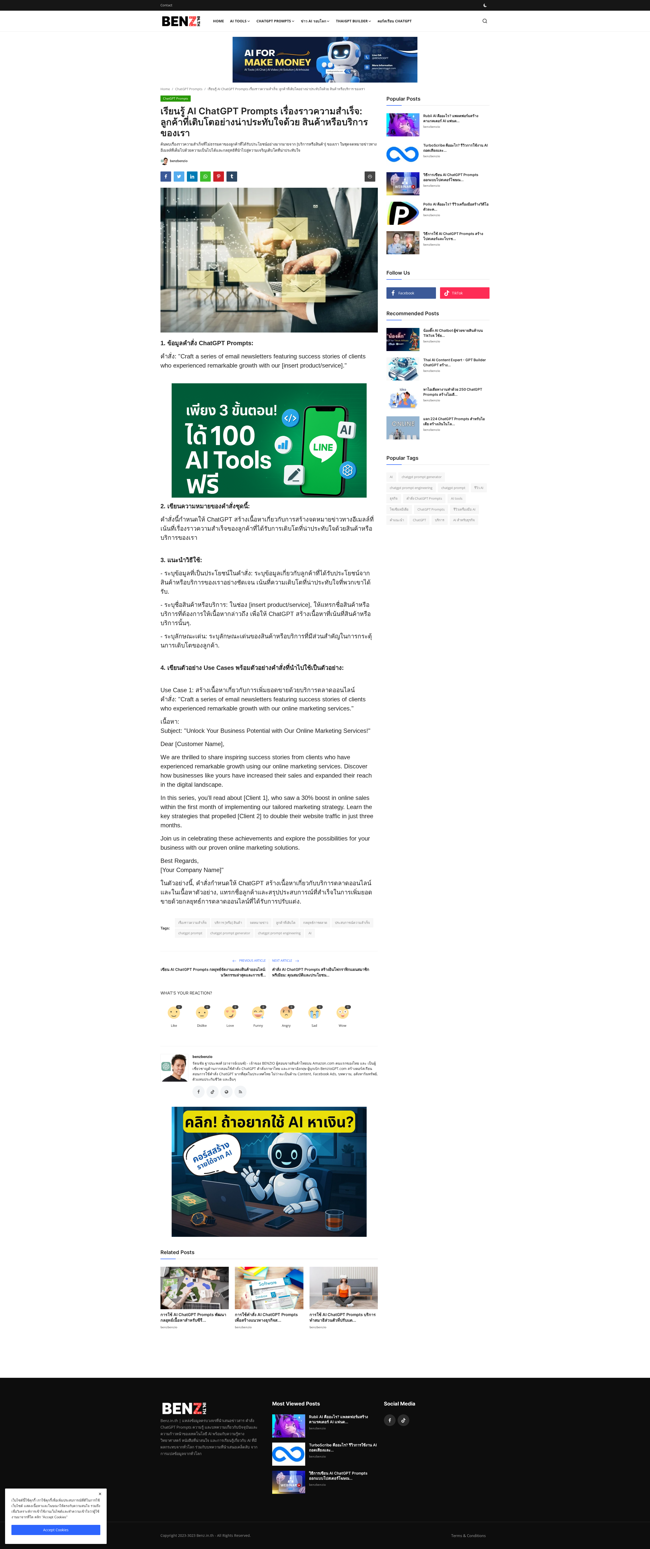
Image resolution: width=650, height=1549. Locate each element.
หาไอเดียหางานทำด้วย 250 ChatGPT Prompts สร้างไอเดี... (452, 392)
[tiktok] (403, 1420)
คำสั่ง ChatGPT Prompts (424, 498)
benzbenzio (202, 1056)
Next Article (282, 960)
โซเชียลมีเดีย (399, 509)
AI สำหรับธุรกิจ (464, 520)
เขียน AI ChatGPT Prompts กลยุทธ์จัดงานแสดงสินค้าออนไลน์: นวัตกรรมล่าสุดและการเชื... (213, 972)
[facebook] (390, 1420)
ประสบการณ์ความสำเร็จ (352, 922)
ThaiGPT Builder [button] (352, 21)
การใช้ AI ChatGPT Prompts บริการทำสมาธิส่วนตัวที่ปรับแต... (343, 1317)
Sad (314, 1025)
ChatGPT (419, 520)
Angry (286, 1025)
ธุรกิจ (394, 498)
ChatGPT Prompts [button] (273, 21)
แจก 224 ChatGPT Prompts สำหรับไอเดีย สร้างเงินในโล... (454, 421)
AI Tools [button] (238, 21)
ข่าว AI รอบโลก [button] (313, 21)
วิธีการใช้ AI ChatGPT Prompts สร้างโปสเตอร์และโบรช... (453, 236)
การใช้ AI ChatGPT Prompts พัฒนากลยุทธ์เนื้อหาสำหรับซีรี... (193, 1317)
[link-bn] (325, 60)
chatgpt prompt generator (230, 933)
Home (218, 21)
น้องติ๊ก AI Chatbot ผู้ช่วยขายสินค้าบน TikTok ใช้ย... (453, 333)
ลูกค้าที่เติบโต (285, 922)
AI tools (456, 498)
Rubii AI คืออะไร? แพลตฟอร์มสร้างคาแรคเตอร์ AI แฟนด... (450, 118)
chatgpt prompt (190, 933)
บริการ (439, 520)
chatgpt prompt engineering (279, 933)
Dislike (202, 1025)
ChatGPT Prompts (188, 89)
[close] (100, 1494)
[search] (485, 21)
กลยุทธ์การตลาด (315, 922)
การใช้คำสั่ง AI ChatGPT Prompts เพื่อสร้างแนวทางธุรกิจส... (266, 1317)
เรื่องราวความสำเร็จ (192, 922)
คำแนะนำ (397, 520)
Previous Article (252, 960)
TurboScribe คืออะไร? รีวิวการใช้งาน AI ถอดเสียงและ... (455, 147)
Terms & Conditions (468, 1535)
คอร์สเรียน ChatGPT (395, 21)
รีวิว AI (478, 487)
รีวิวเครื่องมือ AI (464, 509)
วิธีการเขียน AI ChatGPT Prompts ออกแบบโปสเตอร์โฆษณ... (450, 177)
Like (174, 1025)
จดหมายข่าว (259, 922)
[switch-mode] (485, 5)
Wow (342, 1025)
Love (230, 1025)
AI (310, 933)
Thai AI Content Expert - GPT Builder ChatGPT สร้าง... (454, 362)
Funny (258, 1025)
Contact (166, 5)
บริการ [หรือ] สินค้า (228, 922)
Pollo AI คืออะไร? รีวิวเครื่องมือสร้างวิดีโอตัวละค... (456, 206)
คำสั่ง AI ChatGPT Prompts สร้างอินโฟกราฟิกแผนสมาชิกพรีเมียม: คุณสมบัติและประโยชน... (320, 972)
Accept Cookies (56, 1529)
